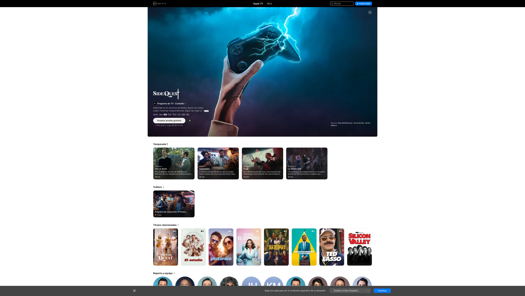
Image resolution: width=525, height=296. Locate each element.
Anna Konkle (359, 123)
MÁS (206, 111)
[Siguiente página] (375, 247)
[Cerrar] (134, 290)
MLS (269, 3)
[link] (159, 187)
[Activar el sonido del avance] (370, 12)
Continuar (382, 291)
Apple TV (258, 3)
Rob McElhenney (345, 123)
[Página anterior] (150, 247)
